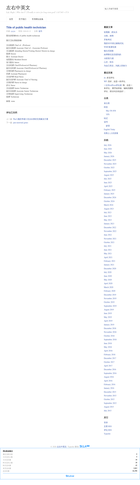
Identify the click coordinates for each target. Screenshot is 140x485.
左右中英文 (18, 7)
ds (105, 77)
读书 (40, 31)
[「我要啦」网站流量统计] (70, 476)
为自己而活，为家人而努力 (115, 65)
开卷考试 (108, 39)
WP (105, 81)
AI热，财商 (109, 35)
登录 (106, 422)
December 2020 (110, 268)
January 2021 (109, 264)
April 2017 (108, 365)
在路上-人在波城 (111, 133)
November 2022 (110, 231)
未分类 (107, 103)
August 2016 (109, 377)
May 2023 (108, 220)
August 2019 (109, 309)
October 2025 (109, 167)
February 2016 (109, 384)
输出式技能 (108, 50)
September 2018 (110, 339)
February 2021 (109, 261)
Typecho (107, 433)
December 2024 (110, 197)
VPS (108, 114)
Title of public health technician (26, 27)
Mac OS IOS (111, 110)
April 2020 (108, 283)
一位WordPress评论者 (113, 85)
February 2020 (109, 291)
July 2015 (107, 410)
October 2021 (109, 242)
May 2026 (108, 152)
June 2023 (108, 216)
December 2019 (110, 294)
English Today (109, 129)
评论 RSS (108, 430)
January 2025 (109, 193)
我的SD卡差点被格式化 (114, 43)
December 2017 (110, 358)
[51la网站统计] (85, 446)
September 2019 (110, 306)
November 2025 (110, 163)
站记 (106, 118)
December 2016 (110, 369)
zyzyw (13, 31)
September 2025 (110, 171)
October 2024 (109, 201)
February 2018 (109, 354)
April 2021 (108, 257)
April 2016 (108, 380)
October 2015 (109, 399)
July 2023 (107, 212)
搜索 (131, 8)
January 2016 (109, 388)
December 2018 (110, 328)
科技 (106, 107)
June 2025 (108, 182)
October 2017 (109, 362)
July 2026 (107, 145)
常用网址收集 (37, 19)
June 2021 (108, 249)
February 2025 (109, 190)
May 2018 (108, 347)
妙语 (108, 125)
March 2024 (108, 205)
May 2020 (108, 279)
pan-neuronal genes (20, 122)
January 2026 (109, 156)
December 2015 (110, 392)
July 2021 (107, 246)
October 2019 (109, 302)
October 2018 (109, 335)
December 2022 (110, 227)
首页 (11, 19)
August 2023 (109, 208)
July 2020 (107, 272)
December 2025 (110, 160)
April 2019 (108, 320)
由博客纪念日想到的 (112, 54)
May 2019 (108, 317)
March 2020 (108, 287)
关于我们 (22, 19)
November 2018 (110, 332)
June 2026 (108, 148)
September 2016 (110, 373)
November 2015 (110, 395)
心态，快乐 (108, 62)
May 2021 (108, 253)
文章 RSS (108, 426)
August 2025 (109, 175)
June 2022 (108, 234)
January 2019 (109, 324)
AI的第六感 (109, 58)
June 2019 (108, 313)
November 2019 (110, 298)
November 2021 (110, 238)
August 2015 (109, 406)
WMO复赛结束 (110, 47)
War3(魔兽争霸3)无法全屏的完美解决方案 (30, 119)
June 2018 (108, 343)
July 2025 (107, 178)
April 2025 (108, 186)
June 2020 (108, 276)
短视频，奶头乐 (110, 32)
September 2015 (110, 403)
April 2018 (108, 350)
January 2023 (109, 223)
